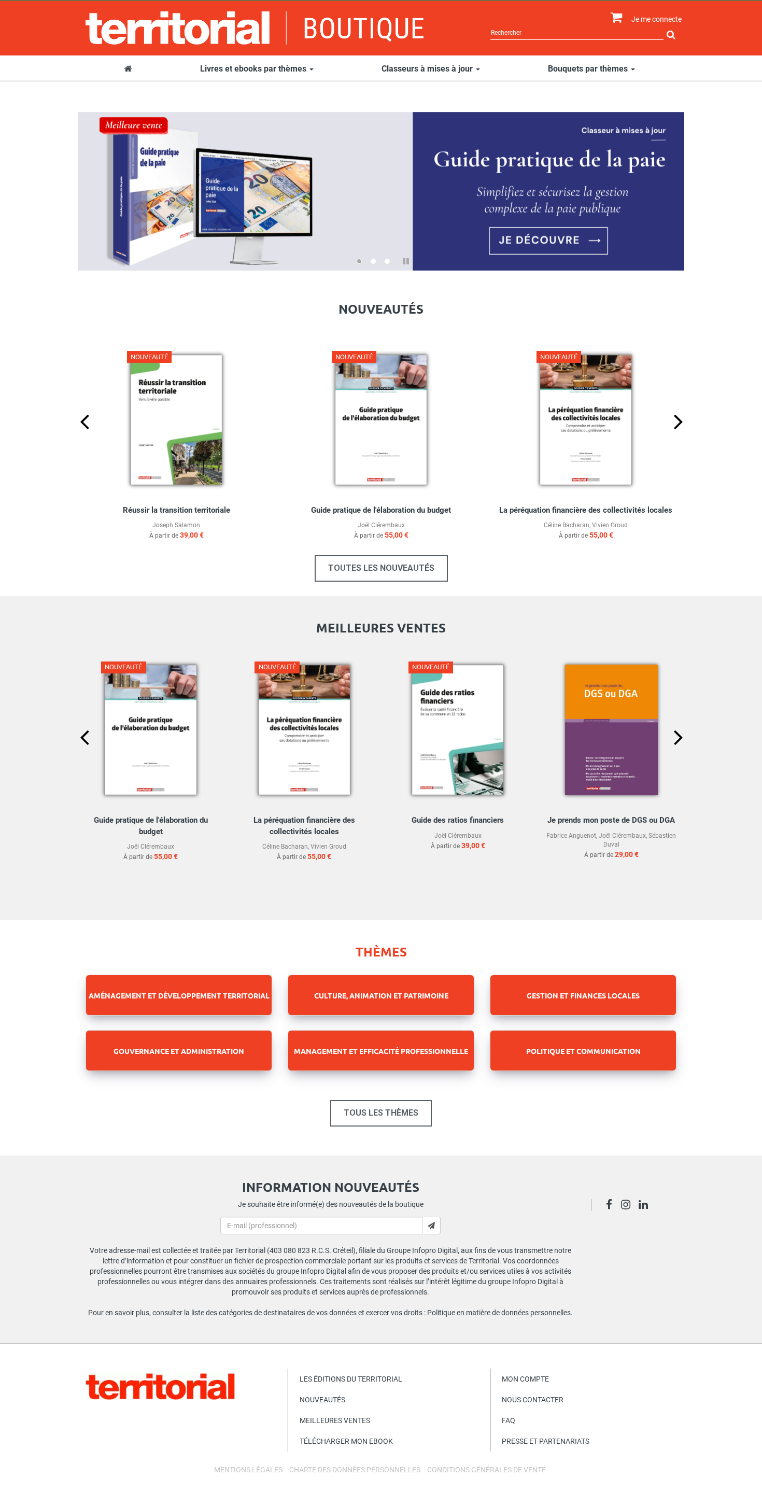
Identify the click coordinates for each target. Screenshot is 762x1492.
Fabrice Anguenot (571, 835)
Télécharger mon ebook (346, 1441)
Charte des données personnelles (354, 1470)
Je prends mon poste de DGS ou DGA (611, 820)
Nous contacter (532, 1400)
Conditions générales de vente (486, 1470)
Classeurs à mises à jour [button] (428, 69)
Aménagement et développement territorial (179, 995)
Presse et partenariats (545, 1441)
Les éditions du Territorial (351, 1379)
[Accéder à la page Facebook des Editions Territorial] (612, 1206)
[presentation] (76, 438)
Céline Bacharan (566, 525)
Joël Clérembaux (381, 525)
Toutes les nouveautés (381, 568)
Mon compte (525, 1379)
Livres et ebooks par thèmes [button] (254, 69)
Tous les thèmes (381, 1113)
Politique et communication (583, 1050)
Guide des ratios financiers (458, 820)
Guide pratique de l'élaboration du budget (381, 510)
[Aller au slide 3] (387, 261)
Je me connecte (656, 19)
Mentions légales (248, 1470)
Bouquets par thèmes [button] (589, 69)
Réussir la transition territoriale (176, 510)
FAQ (508, 1420)
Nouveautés (322, 1400)
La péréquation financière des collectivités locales (585, 510)
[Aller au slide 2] (373, 261)
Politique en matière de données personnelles (499, 1312)
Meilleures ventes (335, 1420)
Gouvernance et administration (179, 1050)
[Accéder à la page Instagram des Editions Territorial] (628, 1206)
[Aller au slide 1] (359, 261)
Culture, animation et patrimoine (381, 995)
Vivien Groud (610, 525)
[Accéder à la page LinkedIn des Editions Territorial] (646, 1206)
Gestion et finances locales (583, 995)
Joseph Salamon (176, 525)
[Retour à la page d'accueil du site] (255, 28)
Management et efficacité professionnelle (381, 1050)
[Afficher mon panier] (614, 17)
